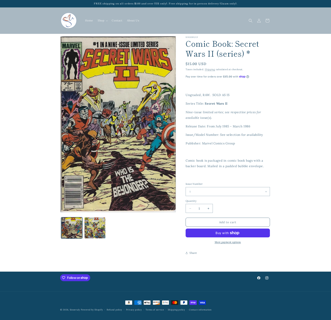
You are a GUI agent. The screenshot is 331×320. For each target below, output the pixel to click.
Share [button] (193, 253)
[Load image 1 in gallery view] (71, 228)
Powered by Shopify (92, 309)
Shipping (210, 69)
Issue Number (194, 184)
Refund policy (114, 309)
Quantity (191, 201)
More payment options (228, 242)
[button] (102, 20)
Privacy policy (134, 309)
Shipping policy (176, 309)
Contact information (200, 309)
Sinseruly (75, 309)
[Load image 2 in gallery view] (95, 228)
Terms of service (155, 309)
